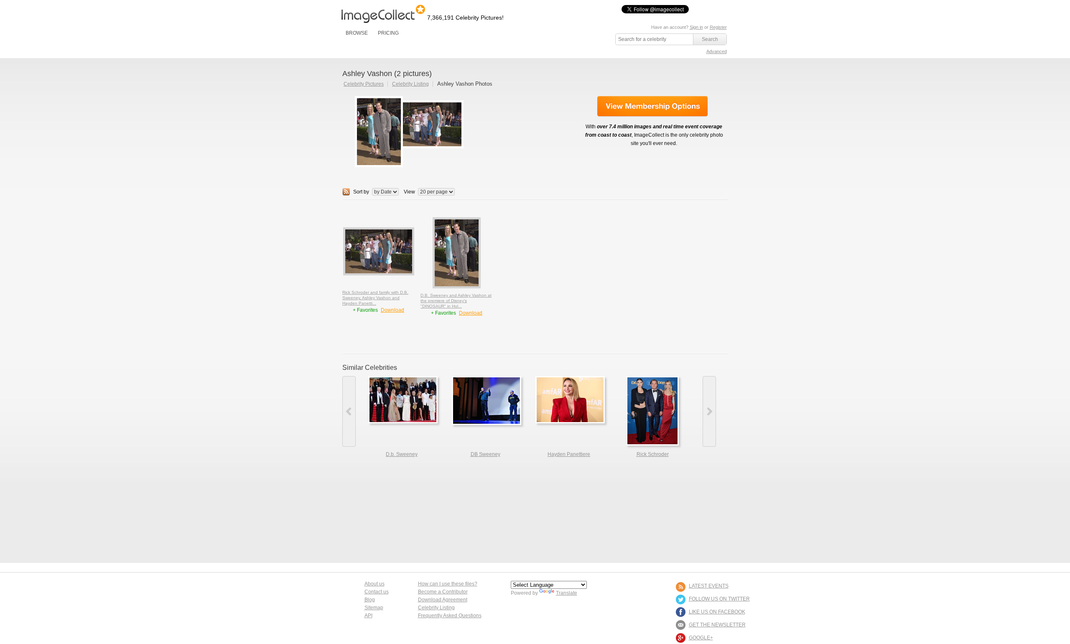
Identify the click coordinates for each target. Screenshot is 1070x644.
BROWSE (357, 33)
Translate (566, 593)
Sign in (696, 27)
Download (392, 310)
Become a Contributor (443, 592)
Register (718, 27)
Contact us (376, 592)
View (409, 192)
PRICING (388, 33)
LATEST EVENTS (709, 586)
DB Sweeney (485, 454)
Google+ (701, 638)
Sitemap (373, 608)
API (368, 616)
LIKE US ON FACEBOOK (717, 612)
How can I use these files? (447, 584)
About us (374, 584)
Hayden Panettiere (569, 454)
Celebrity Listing (410, 84)
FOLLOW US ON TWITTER (719, 599)
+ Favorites (366, 310)
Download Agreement (442, 600)
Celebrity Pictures (364, 84)
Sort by (361, 192)
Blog (369, 600)
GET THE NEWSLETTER (717, 625)
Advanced (716, 51)
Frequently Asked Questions (450, 616)
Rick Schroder (653, 454)
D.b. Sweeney (402, 454)
